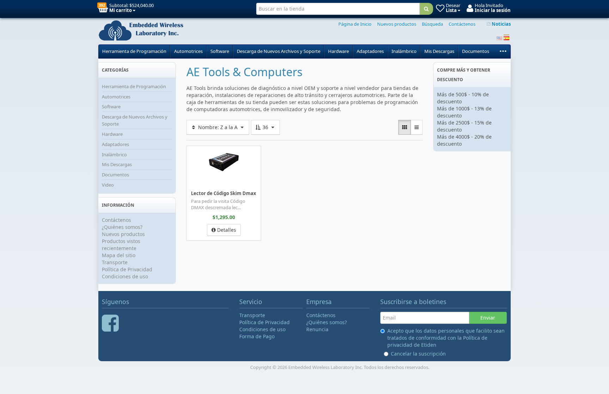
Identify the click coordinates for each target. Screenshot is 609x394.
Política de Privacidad (127, 269)
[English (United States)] (499, 37)
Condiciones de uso (125, 276)
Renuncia (317, 329)
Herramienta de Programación (134, 51)
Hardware (338, 51)
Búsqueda (432, 24)
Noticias (501, 24)
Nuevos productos (396, 24)
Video (108, 185)
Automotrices (188, 51)
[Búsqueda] (426, 9)
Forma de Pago (257, 336)
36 (265, 127)
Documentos (475, 51)
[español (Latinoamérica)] (506, 37)
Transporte (115, 262)
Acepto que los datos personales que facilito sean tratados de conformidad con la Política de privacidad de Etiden (446, 337)
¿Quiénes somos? (122, 227)
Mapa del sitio (118, 255)
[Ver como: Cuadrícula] (404, 127)
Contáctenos (462, 24)
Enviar (487, 317)
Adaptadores (370, 51)
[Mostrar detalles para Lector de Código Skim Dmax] (223, 162)
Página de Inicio (354, 24)
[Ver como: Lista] (417, 127)
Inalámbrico (404, 51)
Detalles (226, 229)
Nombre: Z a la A (218, 127)
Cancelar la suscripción (418, 353)
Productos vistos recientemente (121, 244)
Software (219, 51)
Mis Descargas (439, 51)
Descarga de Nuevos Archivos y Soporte (278, 51)
